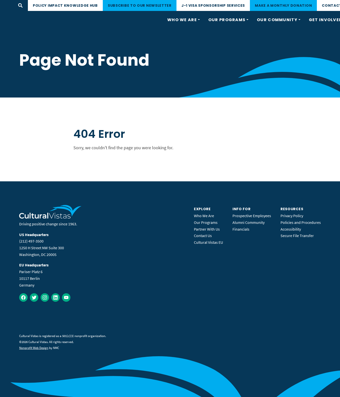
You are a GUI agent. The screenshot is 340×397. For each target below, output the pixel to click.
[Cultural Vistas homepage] (50, 217)
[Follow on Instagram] (45, 297)
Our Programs (206, 222)
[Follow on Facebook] (23, 297)
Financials (240, 229)
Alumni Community (248, 222)
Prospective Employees (251, 215)
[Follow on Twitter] (34, 297)
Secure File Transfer (297, 235)
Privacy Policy (292, 215)
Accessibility (291, 229)
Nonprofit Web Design (33, 348)
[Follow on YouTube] (66, 297)
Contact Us (203, 235)
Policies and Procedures (301, 222)
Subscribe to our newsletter (139, 5)
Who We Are (204, 215)
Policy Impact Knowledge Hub (65, 5)
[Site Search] (20, 5)
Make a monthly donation (283, 5)
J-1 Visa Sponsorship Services (213, 5)
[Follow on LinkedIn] (55, 297)
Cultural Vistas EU (208, 242)
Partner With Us (207, 229)
